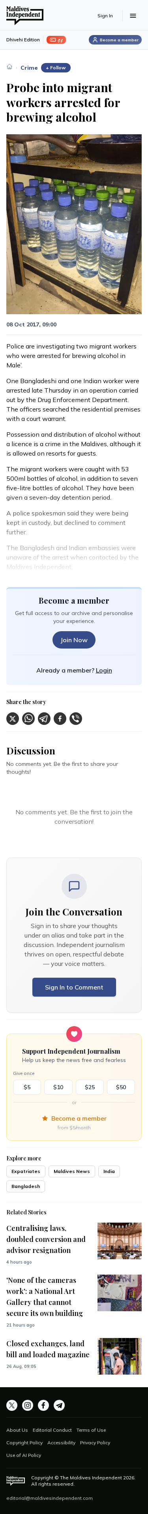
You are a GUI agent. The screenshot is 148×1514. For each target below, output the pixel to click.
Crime (29, 67)
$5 (27, 1087)
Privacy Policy (95, 1442)
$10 (58, 1087)
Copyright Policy (24, 1442)
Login (104, 670)
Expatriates (25, 1171)
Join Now (74, 640)
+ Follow (56, 67)
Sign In (105, 16)
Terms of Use (91, 1430)
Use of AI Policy (23, 1455)
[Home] (9, 66)
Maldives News (72, 1171)
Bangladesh (25, 1186)
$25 (90, 1087)
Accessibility (61, 1442)
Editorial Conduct (52, 1430)
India (109, 1171)
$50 (121, 1087)
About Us (17, 1430)
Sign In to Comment (74, 987)
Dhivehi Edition (23, 40)
